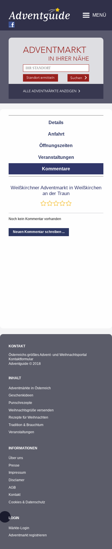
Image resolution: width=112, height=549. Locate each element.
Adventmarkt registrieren (28, 535)
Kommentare (56, 168)
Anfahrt (56, 134)
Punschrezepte (20, 403)
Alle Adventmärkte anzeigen (49, 91)
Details (56, 122)
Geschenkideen (21, 395)
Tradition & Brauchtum (26, 425)
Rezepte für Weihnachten (28, 417)
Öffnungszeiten (56, 145)
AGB (12, 488)
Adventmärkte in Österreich (30, 388)
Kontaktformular (21, 359)
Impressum (17, 473)
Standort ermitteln (40, 78)
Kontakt (14, 495)
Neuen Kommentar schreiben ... (39, 232)
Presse (14, 465)
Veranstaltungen (56, 157)
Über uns (16, 458)
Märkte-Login (19, 528)
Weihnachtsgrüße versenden (31, 410)
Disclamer (16, 480)
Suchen (76, 78)
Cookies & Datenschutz (27, 502)
